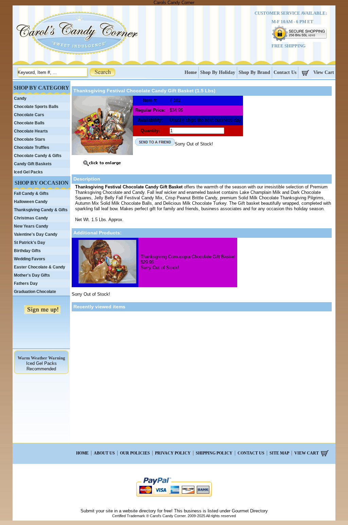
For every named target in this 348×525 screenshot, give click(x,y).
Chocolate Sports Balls (36, 106)
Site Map (279, 453)
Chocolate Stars (29, 139)
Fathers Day (26, 283)
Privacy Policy (173, 453)
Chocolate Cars (29, 114)
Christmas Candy (31, 218)
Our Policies (135, 453)
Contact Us (285, 72)
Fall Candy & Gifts (31, 193)
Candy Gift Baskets (33, 163)
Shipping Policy (214, 453)
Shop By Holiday (217, 72)
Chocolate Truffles (31, 147)
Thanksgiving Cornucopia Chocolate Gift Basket (188, 256)
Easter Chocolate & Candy (39, 267)
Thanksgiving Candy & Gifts (41, 209)
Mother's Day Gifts (32, 275)
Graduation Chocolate (35, 291)
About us (104, 453)
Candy (20, 98)
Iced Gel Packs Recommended (41, 366)
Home (191, 72)
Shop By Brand (254, 72)
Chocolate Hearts (31, 131)
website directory (139, 510)
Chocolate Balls (29, 123)
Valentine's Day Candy (35, 234)
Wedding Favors (29, 259)
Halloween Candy (31, 201)
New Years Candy (31, 226)
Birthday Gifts (27, 250)
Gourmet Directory (250, 510)
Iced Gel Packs (28, 172)
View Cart (323, 72)
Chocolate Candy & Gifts (38, 155)
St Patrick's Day (29, 242)
